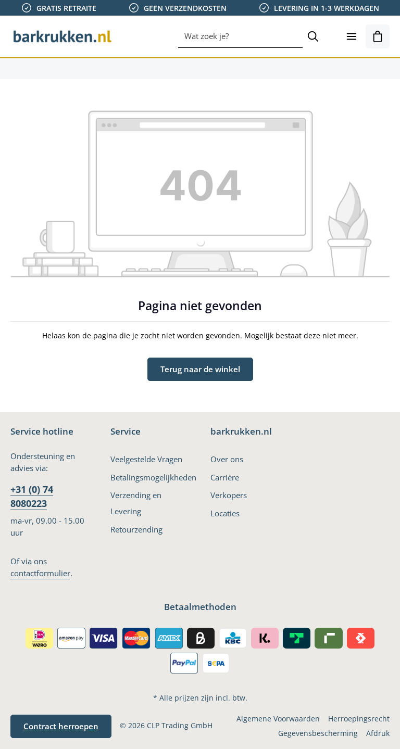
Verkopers (228, 495)
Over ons (226, 459)
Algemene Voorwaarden (278, 718)
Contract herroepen (60, 726)
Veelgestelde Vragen (146, 459)
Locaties (225, 513)
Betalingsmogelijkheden (153, 477)
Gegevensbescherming (318, 733)
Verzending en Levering (135, 503)
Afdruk (378, 733)
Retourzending (136, 529)
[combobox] (240, 36)
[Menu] (352, 36)
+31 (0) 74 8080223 (31, 496)
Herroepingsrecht (359, 718)
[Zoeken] (313, 36)
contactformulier (40, 573)
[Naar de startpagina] (62, 36)
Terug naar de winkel (200, 369)
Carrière (224, 477)
